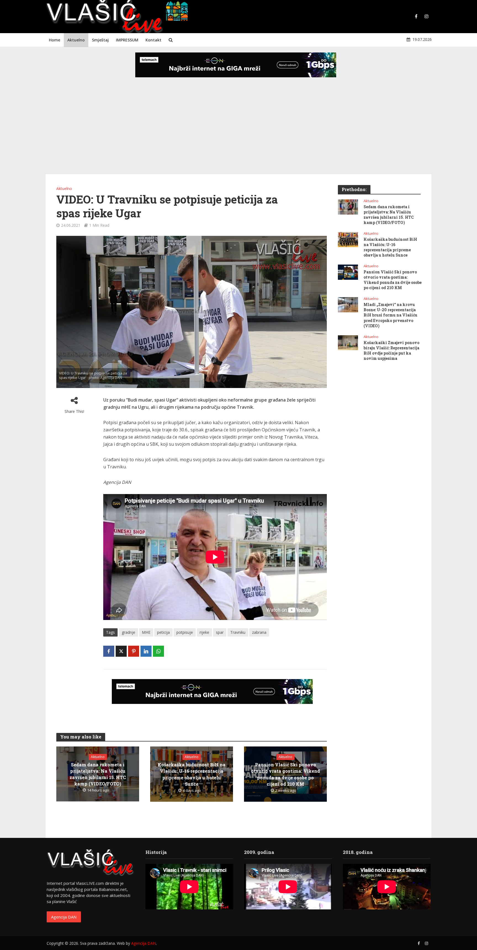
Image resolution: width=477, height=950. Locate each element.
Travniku (237, 632)
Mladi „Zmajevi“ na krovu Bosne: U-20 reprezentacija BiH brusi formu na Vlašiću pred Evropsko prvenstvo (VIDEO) (390, 315)
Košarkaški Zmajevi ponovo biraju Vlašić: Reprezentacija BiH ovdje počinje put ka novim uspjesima (391, 350)
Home (54, 40)
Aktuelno (76, 40)
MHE (146, 632)
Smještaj (100, 40)
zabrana (259, 632)
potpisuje (184, 632)
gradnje (128, 632)
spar (220, 632)
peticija (163, 632)
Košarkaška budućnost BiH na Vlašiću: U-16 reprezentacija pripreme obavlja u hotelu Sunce (192, 774)
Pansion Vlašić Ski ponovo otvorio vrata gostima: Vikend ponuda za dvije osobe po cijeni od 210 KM (285, 774)
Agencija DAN (63, 917)
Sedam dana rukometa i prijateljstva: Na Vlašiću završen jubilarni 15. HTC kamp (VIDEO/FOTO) (98, 774)
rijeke (204, 632)
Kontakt (153, 40)
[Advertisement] (238, 129)
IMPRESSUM (127, 40)
